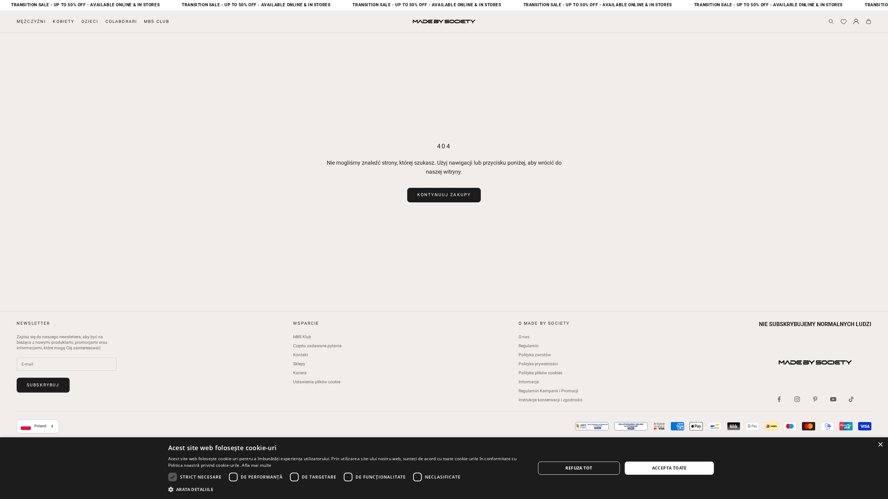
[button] (346, 489)
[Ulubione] (843, 21)
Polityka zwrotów (535, 354)
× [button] (880, 444)
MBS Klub (302, 336)
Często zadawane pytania (317, 345)
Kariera (300, 372)
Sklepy (299, 363)
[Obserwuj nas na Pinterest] (815, 399)
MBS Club (156, 21)
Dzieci (90, 21)
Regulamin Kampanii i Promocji (548, 390)
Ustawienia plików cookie (316, 381)
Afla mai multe (256, 465)
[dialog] (444, 468)
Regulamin (529, 345)
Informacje (529, 381)
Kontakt (300, 354)
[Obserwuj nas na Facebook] (779, 399)
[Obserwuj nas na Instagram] (797, 399)
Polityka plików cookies (540, 372)
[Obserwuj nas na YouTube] (833, 399)
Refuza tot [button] (578, 468)
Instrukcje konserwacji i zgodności (550, 399)
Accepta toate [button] (669, 468)
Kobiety (63, 21)
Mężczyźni (31, 21)
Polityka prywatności (538, 363)
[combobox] (38, 427)
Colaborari (121, 21)
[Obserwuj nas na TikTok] (851, 399)
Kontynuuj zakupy (444, 194)
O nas (524, 336)
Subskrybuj (43, 385)
